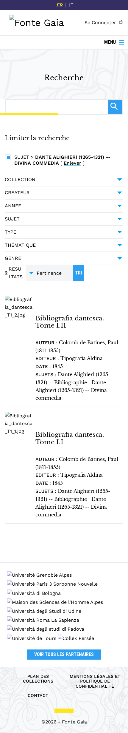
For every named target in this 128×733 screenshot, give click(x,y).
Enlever (72, 163)
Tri (78, 273)
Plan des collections (38, 679)
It (71, 5)
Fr (60, 5)
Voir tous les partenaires (64, 654)
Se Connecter (100, 22)
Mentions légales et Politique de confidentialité (95, 681)
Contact (38, 695)
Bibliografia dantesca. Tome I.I (69, 438)
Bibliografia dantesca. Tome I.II (69, 321)
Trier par (49, 273)
